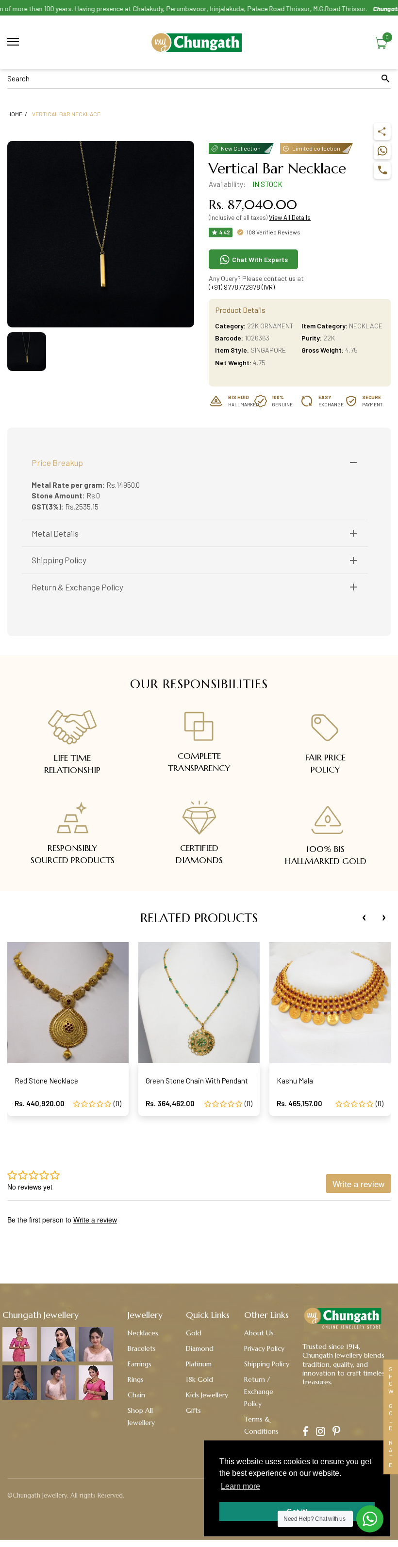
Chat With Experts (259, 259)
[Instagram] (320, 1432)
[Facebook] (305, 1432)
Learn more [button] (240, 1486)
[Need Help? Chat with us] (369, 1518)
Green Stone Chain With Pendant (197, 1080)
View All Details (290, 217)
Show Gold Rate (390, 1417)
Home (14, 113)
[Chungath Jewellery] (199, 42)
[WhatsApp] (382, 150)
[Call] (382, 170)
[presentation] (364, 918)
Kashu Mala (295, 1080)
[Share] (382, 131)
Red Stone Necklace (46, 1080)
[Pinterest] (336, 1432)
